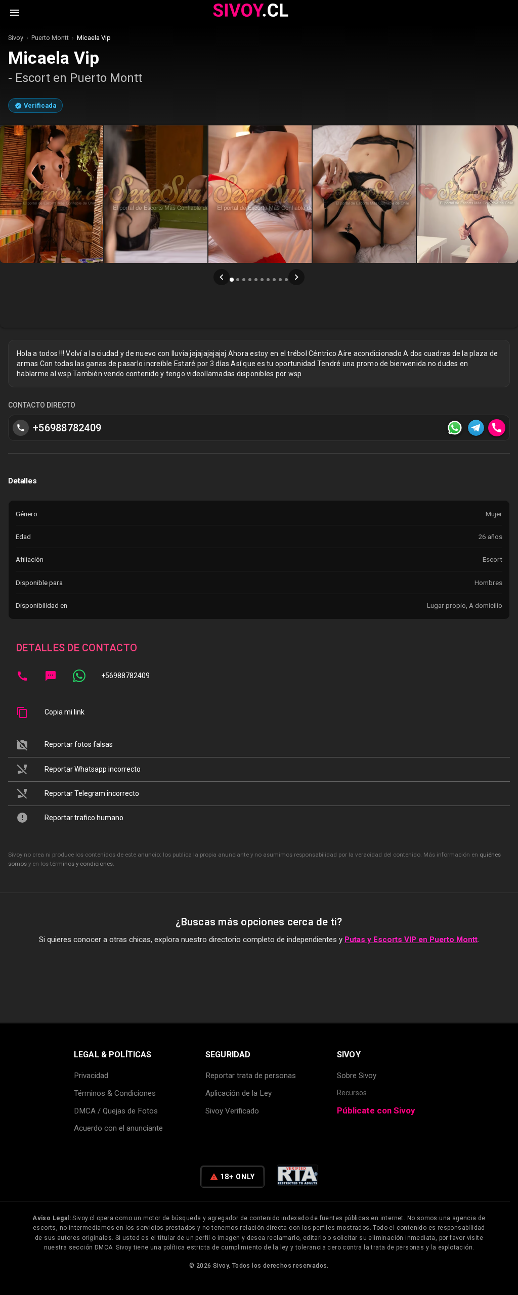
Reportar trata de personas (250, 1075)
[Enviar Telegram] (476, 427)
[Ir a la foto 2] (237, 279)
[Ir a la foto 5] (255, 279)
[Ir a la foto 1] (232, 280)
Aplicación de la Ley (238, 1093)
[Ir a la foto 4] (249, 279)
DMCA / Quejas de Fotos (116, 1110)
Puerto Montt (50, 37)
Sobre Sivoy (356, 1075)
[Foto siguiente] (296, 277)
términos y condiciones (81, 863)
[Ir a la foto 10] (286, 279)
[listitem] (259, 676)
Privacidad (91, 1075)
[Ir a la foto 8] (274, 279)
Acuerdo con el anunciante (118, 1128)
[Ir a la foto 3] (243, 279)
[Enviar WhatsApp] (454, 427)
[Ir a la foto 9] (280, 279)
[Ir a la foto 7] (268, 279)
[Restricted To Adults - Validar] (297, 1177)
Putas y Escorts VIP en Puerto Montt (411, 939)
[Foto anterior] (221, 277)
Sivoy (15, 37)
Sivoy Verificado (232, 1110)
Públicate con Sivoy (376, 1110)
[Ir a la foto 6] (262, 279)
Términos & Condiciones (115, 1093)
